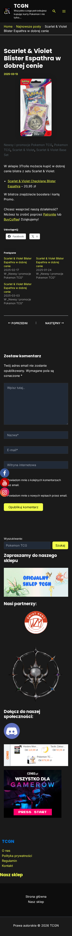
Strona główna (36, 896)
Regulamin (9, 861)
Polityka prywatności (17, 856)
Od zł (31, 750)
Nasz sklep (11, 875)
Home (8, 26)
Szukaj (60, 545)
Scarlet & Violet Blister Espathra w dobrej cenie (17, 262)
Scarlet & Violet (23, 150)
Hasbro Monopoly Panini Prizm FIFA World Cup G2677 (31, 746)
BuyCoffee (11, 219)
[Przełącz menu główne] (64, 11)
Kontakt (7, 866)
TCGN (21, 5)
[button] (54, 11)
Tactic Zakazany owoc (58, 746)
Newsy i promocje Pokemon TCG (28, 145)
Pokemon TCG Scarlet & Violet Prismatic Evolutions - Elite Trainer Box (45, 757)
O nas (6, 850)
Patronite (49, 214)
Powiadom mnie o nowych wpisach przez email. (37, 495)
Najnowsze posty (28, 26)
